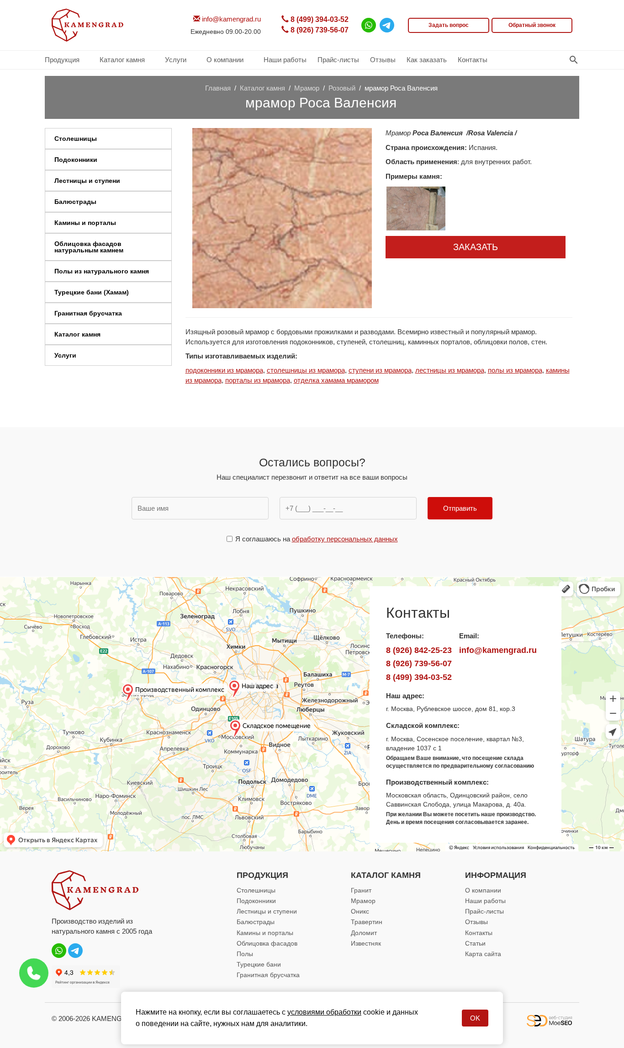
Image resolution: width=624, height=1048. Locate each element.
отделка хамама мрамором (336, 380)
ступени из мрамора (380, 370)
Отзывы (476, 921)
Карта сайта (483, 953)
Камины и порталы (265, 932)
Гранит (361, 890)
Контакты (478, 932)
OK (475, 1018)
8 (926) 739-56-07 (319, 30)
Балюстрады (256, 921)
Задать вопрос (448, 25)
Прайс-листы (484, 911)
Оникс (360, 911)
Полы (245, 953)
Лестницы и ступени (267, 911)
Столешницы (256, 890)
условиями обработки (324, 1012)
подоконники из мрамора (224, 370)
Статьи (475, 943)
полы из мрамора (515, 370)
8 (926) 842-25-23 (419, 649)
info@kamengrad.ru (230, 19)
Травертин (366, 921)
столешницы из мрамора (306, 370)
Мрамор (363, 900)
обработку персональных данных (345, 539)
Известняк (366, 943)
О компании (483, 890)
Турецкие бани (259, 964)
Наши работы (485, 900)
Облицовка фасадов (267, 943)
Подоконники (256, 900)
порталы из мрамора (257, 380)
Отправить (460, 508)
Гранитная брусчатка (268, 974)
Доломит (364, 932)
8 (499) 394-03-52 (319, 19)
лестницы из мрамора (449, 370)
